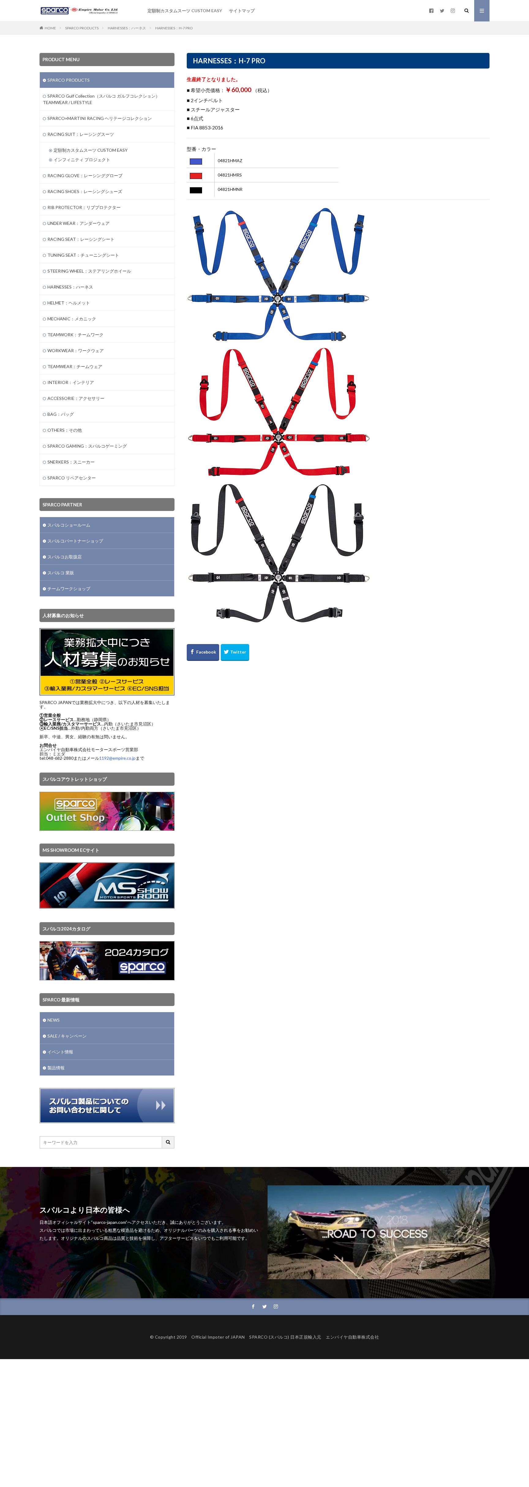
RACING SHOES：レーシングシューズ (84, 191)
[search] (168, 1142)
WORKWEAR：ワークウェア (75, 350)
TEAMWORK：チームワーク (75, 334)
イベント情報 (60, 1051)
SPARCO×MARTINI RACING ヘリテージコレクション (99, 118)
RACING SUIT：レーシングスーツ (80, 134)
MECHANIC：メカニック (71, 318)
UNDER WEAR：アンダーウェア (78, 223)
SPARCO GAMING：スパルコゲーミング (87, 446)
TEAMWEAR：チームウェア (74, 366)
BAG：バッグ (60, 414)
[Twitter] (235, 652)
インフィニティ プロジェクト (82, 159)
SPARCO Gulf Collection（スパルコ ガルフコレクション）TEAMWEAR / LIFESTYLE (101, 99)
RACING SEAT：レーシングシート (80, 239)
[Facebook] (203, 652)
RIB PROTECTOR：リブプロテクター (84, 207)
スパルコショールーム (68, 524)
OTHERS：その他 (64, 430)
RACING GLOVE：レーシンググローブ (84, 175)
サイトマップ (242, 10)
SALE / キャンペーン (67, 1035)
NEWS (53, 1020)
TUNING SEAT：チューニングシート (83, 255)
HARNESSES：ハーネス (127, 28)
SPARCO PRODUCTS (82, 28)
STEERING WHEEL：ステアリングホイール (89, 271)
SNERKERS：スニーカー (71, 461)
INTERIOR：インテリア (70, 382)
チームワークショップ (68, 588)
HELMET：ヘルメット (68, 302)
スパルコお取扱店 (64, 556)
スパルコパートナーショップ (75, 540)
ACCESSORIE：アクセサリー (75, 398)
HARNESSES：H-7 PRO (174, 28)
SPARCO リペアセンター (71, 477)
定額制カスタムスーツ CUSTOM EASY (185, 10)
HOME (50, 28)
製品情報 (56, 1067)
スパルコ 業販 (60, 572)
